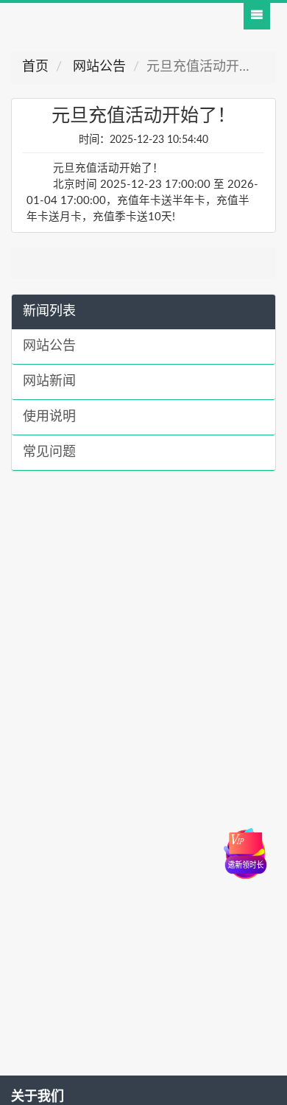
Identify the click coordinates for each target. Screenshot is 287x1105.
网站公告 (97, 67)
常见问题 (49, 452)
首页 (35, 67)
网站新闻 (49, 381)
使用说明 (49, 417)
